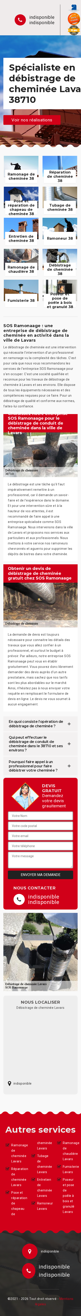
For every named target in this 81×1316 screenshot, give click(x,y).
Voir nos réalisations (31, 119)
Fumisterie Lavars (69, 1169)
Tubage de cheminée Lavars (43, 1164)
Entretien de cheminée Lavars (43, 1188)
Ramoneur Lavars (43, 1206)
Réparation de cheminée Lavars (17, 1177)
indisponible (41, 17)
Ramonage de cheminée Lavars (17, 1153)
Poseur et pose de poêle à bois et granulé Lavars (68, 1196)
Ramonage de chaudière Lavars (69, 1151)
